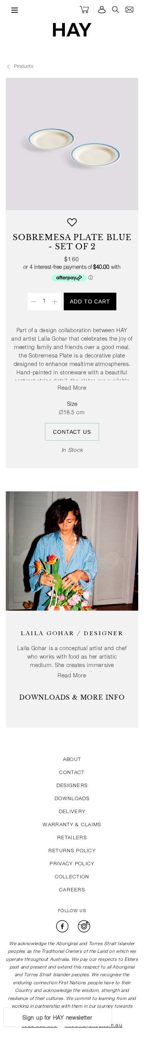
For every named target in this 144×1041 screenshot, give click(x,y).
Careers (72, 890)
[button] (72, 225)
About (72, 760)
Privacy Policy (72, 864)
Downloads (72, 799)
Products (22, 66)
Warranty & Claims (72, 825)
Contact (71, 773)
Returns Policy (72, 851)
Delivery (72, 812)
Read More (72, 388)
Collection (72, 877)
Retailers (72, 838)
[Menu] (13, 10)
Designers (72, 786)
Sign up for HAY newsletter (57, 1018)
